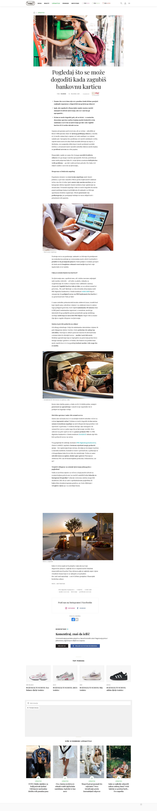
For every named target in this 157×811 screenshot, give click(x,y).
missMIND (63, 94)
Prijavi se (62, 646)
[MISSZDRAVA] (96, 3)
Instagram (71, 608)
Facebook (83, 608)
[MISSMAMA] (86, 3)
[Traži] (121, 3)
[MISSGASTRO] (107, 3)
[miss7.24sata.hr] (31, 3)
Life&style (41, 12)
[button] (129, 3)
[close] (141, 804)
